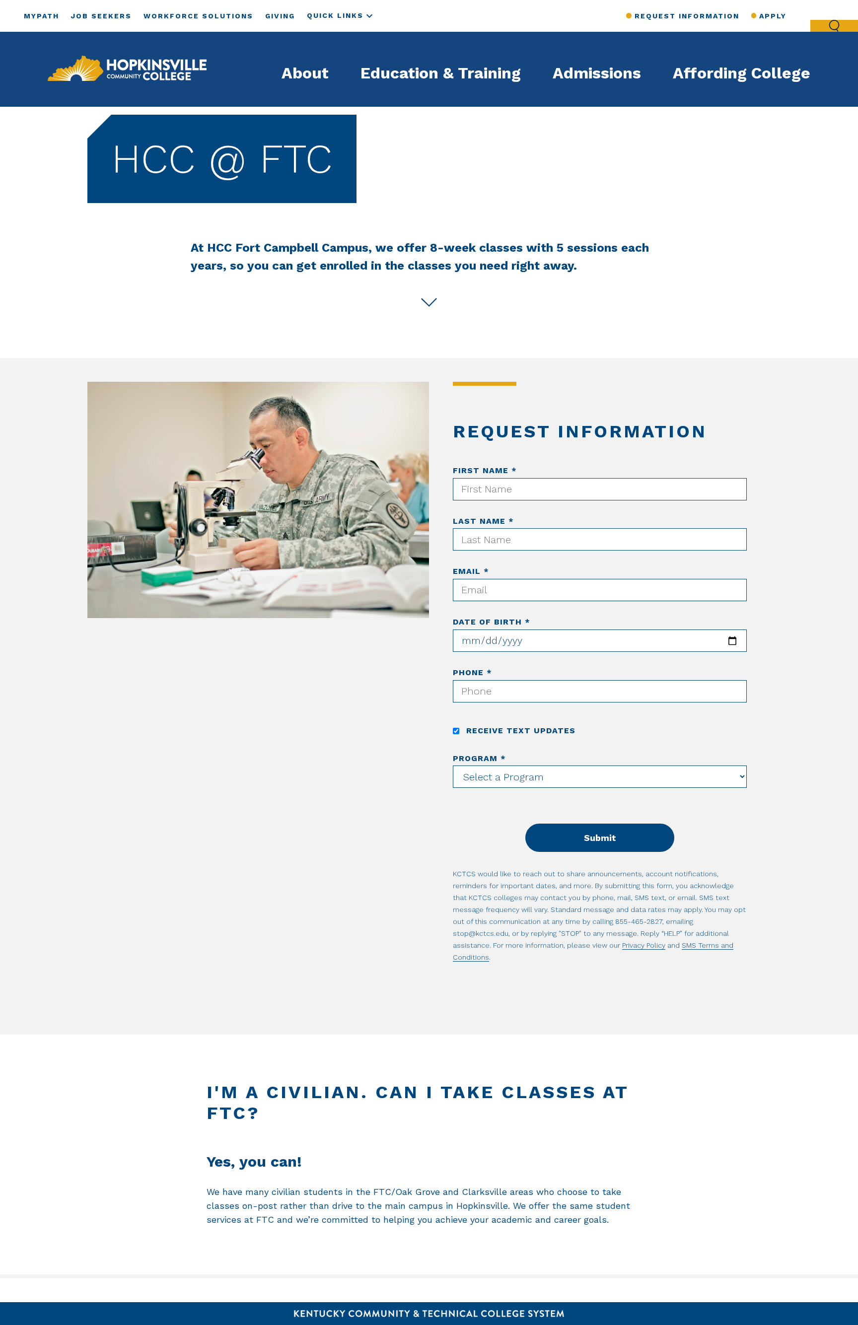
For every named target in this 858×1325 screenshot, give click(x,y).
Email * (471, 571)
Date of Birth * (491, 622)
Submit (600, 838)
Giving (280, 16)
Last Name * (483, 521)
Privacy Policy (643, 945)
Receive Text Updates (519, 730)
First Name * (485, 470)
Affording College (741, 73)
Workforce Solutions (198, 16)
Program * (479, 758)
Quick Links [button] (335, 15)
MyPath (41, 16)
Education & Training (440, 73)
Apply (772, 16)
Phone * (472, 672)
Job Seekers (101, 16)
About (305, 73)
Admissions (597, 73)
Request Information (687, 16)
